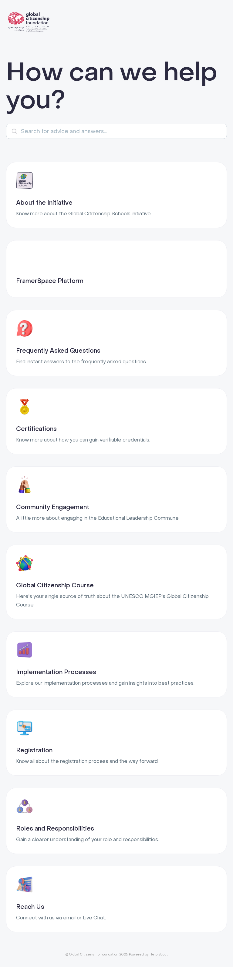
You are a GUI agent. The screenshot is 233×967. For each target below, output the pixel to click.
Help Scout (159, 954)
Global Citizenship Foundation (93, 954)
